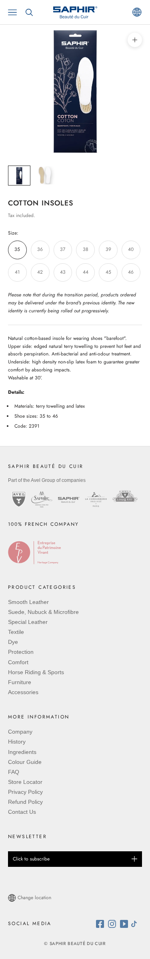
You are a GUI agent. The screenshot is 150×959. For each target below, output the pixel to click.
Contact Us (22, 812)
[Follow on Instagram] (114, 924)
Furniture (19, 682)
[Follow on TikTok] (136, 924)
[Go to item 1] (19, 175)
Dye (13, 642)
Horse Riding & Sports (36, 672)
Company (20, 731)
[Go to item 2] (45, 175)
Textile (16, 632)
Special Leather (28, 622)
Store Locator (25, 782)
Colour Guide (25, 762)
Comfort (18, 662)
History (17, 741)
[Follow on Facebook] (102, 924)
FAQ (13, 772)
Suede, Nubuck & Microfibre (43, 612)
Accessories (23, 692)
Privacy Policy (25, 792)
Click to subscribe (31, 858)
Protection (21, 652)
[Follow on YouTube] (125, 924)
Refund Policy (25, 802)
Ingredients (22, 752)
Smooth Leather (28, 602)
